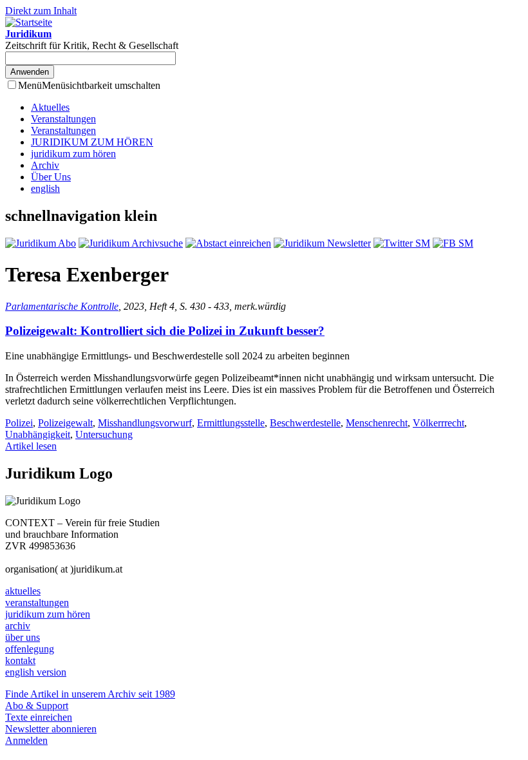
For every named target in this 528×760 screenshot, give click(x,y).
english (45, 188)
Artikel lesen (31, 446)
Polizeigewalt (65, 422)
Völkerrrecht (438, 422)
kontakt (20, 660)
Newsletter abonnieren (51, 728)
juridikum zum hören (73, 153)
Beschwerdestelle (305, 422)
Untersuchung (104, 434)
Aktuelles (50, 107)
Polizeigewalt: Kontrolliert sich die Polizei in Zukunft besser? (165, 330)
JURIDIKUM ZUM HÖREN (92, 142)
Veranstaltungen (63, 118)
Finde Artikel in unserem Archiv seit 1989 (90, 694)
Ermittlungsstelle (231, 422)
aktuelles (23, 590)
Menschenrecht (377, 422)
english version (35, 672)
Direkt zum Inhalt (41, 10)
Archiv (45, 165)
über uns (22, 637)
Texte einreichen (38, 717)
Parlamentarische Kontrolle (61, 306)
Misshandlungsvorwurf (145, 422)
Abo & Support (36, 705)
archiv (17, 625)
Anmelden (26, 740)
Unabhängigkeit (37, 434)
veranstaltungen (37, 602)
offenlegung (29, 648)
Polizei (19, 422)
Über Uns (51, 176)
